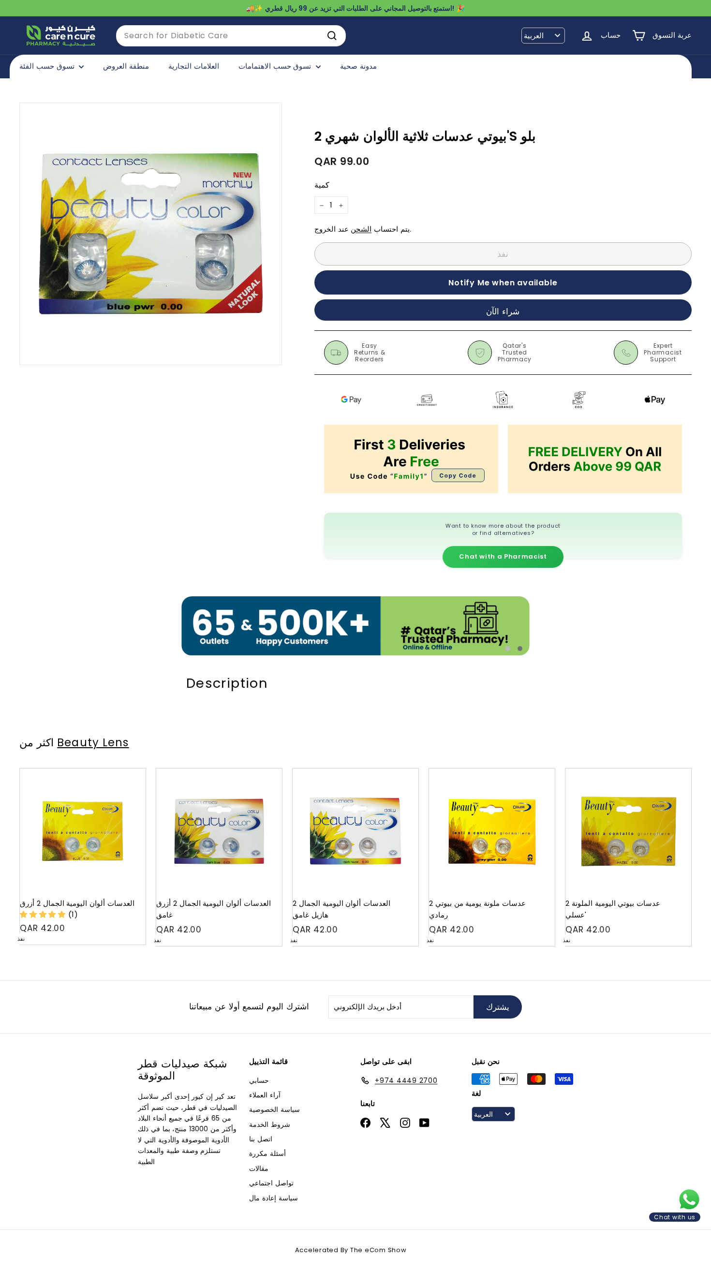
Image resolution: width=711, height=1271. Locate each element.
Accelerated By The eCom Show (351, 1250)
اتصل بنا (260, 1139)
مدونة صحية (358, 66)
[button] (44, 914)
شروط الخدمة (269, 1124)
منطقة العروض (126, 66)
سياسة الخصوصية (274, 1109)
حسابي (259, 1080)
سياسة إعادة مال (273, 1198)
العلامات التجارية (193, 66)
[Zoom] (150, 234)
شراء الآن (502, 311)
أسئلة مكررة (267, 1153)
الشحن (361, 229)
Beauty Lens (93, 742)
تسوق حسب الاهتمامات (275, 66)
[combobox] (231, 35)
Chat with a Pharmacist (503, 556)
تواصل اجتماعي (271, 1183)
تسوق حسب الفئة (47, 66)
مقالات (258, 1168)
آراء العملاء (265, 1095)
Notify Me (129, 772)
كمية (321, 185)
